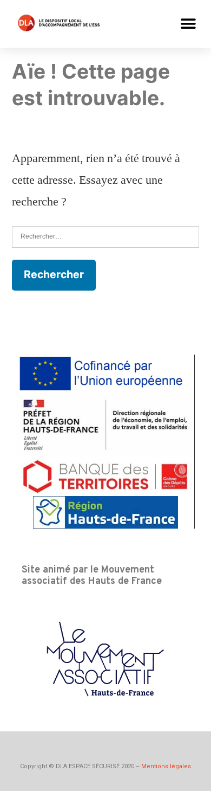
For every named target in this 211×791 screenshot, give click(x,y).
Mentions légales (166, 766)
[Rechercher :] (105, 236)
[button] (188, 23)
